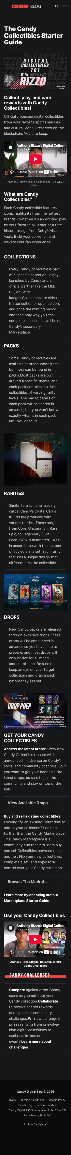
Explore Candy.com (35, 1124)
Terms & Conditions (33, 1099)
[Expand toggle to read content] (61, 802)
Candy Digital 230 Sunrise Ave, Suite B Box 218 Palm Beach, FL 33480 (37, 1113)
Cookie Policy (57, 1099)
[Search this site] (57, 6)
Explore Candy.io (46, 1105)
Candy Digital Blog (30, 1091)
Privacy (12, 1099)
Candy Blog (25, 1105)
